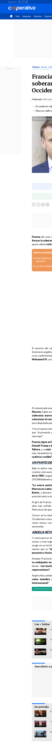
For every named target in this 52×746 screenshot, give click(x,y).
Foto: (36, 119)
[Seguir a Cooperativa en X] (23, 2)
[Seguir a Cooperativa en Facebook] (19, 2)
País (17, 16)
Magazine (26, 16)
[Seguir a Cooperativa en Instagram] (26, 2)
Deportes (38, 16)
